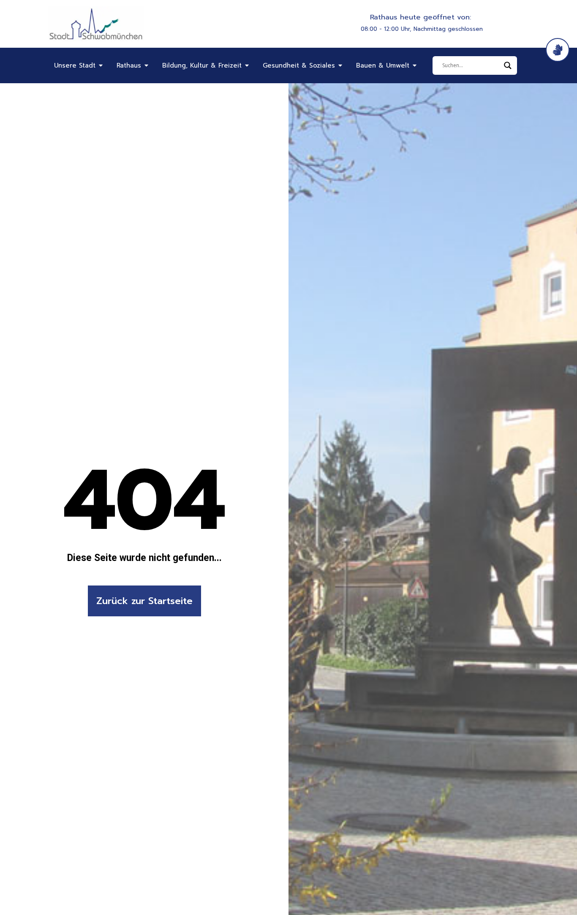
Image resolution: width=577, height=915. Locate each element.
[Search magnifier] (508, 65)
